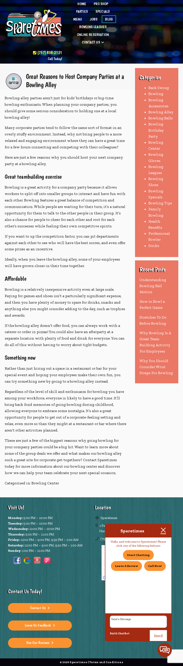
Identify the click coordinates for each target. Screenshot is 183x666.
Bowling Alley (160, 112)
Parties (82, 11)
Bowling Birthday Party (156, 130)
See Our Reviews (38, 642)
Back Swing (158, 87)
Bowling (155, 93)
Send (158, 635)
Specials (103, 11)
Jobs (94, 19)
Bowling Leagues (93, 27)
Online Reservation (93, 34)
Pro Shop (101, 4)
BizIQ (113, 633)
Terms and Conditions (106, 662)
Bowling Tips (160, 203)
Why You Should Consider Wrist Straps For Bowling (156, 367)
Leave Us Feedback (38, 625)
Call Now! (155, 566)
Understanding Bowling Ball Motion (152, 286)
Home (81, 4)
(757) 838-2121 (49, 52)
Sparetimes (107, 460)
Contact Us (91, 42)
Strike (153, 245)
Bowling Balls (160, 118)
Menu (77, 19)
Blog (109, 19)
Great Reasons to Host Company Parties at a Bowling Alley (75, 80)
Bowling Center (45, 483)
